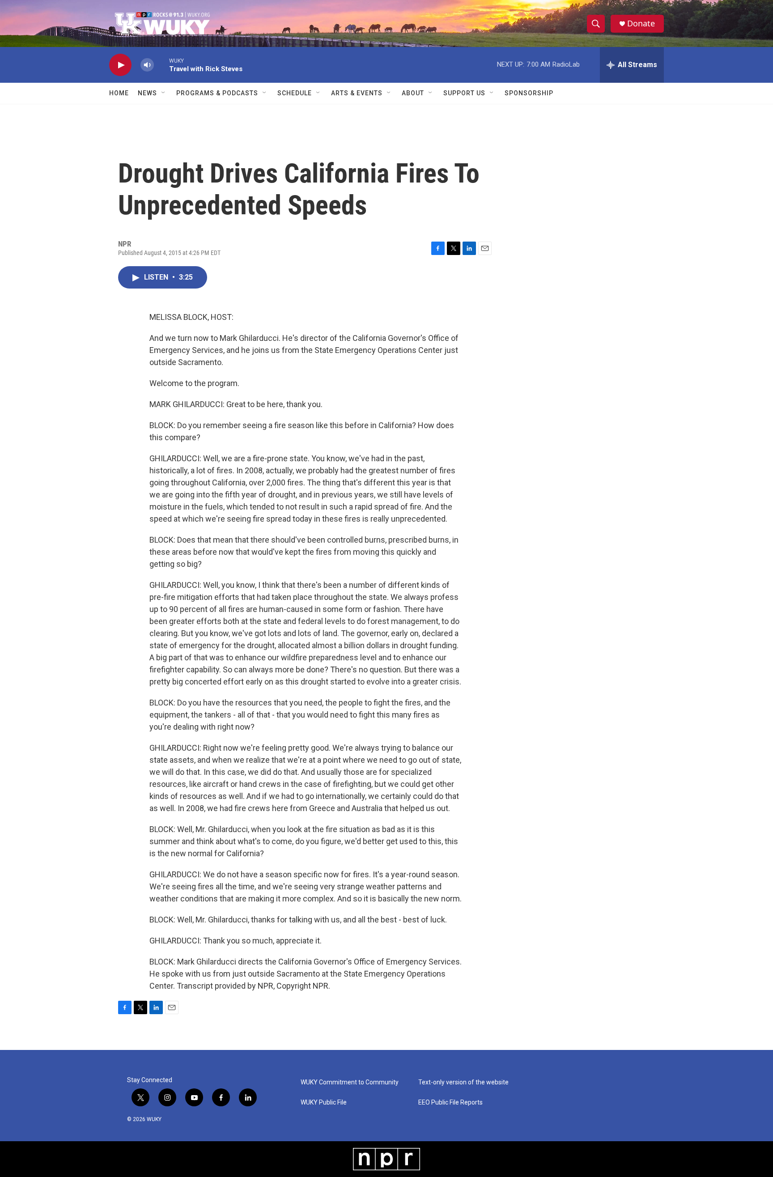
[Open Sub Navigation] (163, 93)
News (147, 93)
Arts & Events (356, 93)
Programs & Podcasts (217, 93)
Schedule (294, 93)
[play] (120, 65)
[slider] (161, 64)
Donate (641, 23)
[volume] (147, 65)
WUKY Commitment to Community (350, 1082)
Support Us (464, 93)
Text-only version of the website (463, 1082)
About (413, 93)
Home (119, 93)
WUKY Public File (324, 1102)
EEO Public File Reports (450, 1102)
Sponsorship (529, 93)
